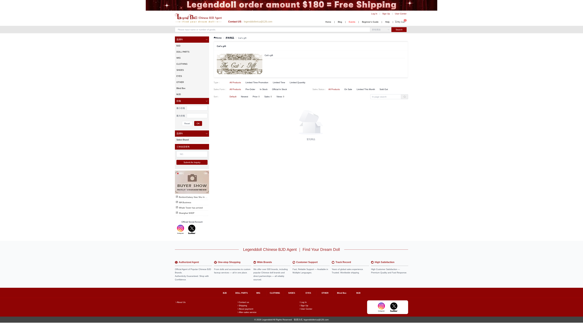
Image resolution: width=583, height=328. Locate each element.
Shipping (243, 305)
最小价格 (180, 108)
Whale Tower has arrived (191, 208)
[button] (192, 39)
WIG (258, 293)
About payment (246, 309)
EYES (308, 293)
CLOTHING (275, 293)
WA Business (185, 202)
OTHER (325, 293)
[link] (218, 37)
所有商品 (230, 38)
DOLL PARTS (241, 293)
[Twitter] (191, 229)
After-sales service (247, 312)
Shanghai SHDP (186, 213)
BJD (225, 293)
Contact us (244, 302)
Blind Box (341, 293)
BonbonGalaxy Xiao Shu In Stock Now (197, 197)
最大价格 (180, 115)
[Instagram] (180, 229)
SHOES (291, 293)
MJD (358, 293)
